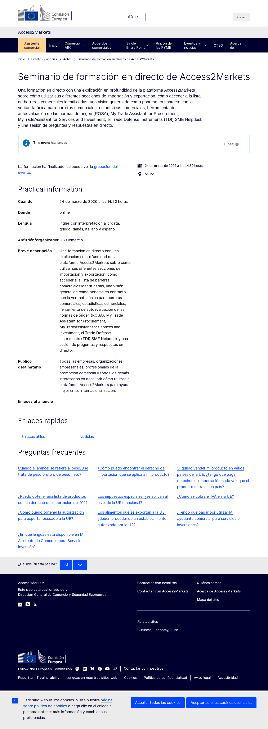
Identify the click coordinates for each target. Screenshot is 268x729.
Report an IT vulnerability (38, 677)
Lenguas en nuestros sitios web (91, 677)
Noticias (86, 436)
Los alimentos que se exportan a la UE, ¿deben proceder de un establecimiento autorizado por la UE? (132, 518)
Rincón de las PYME (164, 45)
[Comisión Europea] (52, 13)
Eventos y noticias (192, 45)
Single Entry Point (135, 45)
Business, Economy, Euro (157, 630)
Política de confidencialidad (165, 677)
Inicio (53, 45)
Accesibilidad (228, 677)
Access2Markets (31, 583)
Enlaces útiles (33, 436)
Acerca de (235, 45)
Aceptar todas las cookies (157, 702)
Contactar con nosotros (143, 668)
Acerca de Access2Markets (219, 591)
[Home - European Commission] (48, 657)
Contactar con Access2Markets (163, 591)
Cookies (130, 677)
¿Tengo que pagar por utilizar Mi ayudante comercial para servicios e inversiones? (208, 518)
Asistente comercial (32, 45)
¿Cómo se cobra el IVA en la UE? (205, 496)
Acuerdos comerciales (101, 45)
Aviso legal (202, 677)
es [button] (137, 17)
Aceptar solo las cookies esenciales (221, 702)
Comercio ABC (72, 45)
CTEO (218, 45)
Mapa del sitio (208, 599)
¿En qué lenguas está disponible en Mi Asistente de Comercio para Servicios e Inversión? (52, 540)
